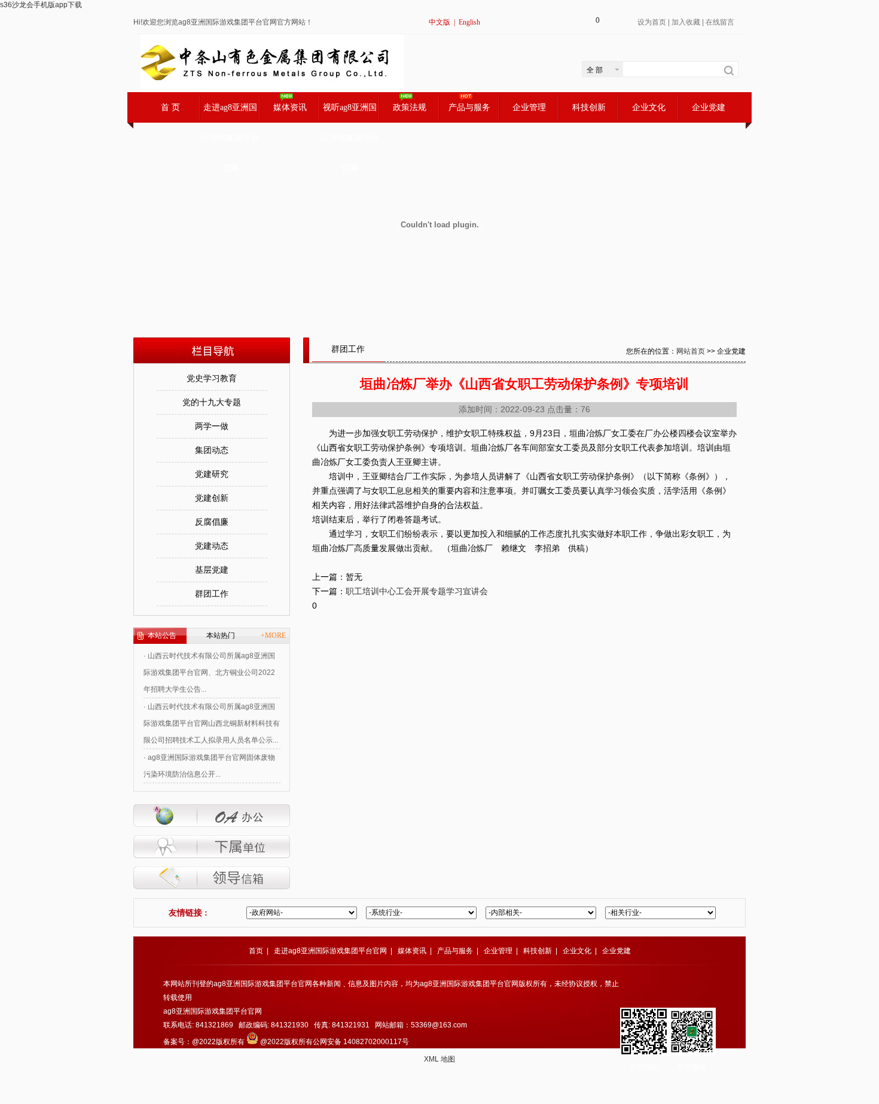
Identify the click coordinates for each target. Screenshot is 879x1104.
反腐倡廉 (211, 522)
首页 (256, 951)
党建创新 (211, 498)
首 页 (170, 107)
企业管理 (529, 107)
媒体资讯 (290, 107)
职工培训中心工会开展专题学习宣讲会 (417, 591)
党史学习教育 (212, 378)
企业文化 (649, 107)
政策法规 (409, 107)
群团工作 (211, 593)
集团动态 (211, 450)
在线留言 (720, 22)
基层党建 (211, 569)
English (469, 22)
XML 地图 (439, 1059)
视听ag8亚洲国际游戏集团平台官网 (350, 113)
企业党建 (708, 107)
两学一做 (211, 426)
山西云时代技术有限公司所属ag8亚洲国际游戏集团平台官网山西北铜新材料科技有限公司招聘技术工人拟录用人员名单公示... (212, 714)
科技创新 (589, 107)
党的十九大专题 (211, 402)
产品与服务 (469, 107)
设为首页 (651, 22)
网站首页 (690, 351)
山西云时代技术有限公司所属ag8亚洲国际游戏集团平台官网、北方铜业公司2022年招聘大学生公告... (209, 664)
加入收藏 (686, 22)
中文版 (439, 22)
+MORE (273, 635)
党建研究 (211, 474)
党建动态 (211, 546)
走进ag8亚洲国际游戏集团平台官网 (230, 113)
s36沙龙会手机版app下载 (41, 5)
